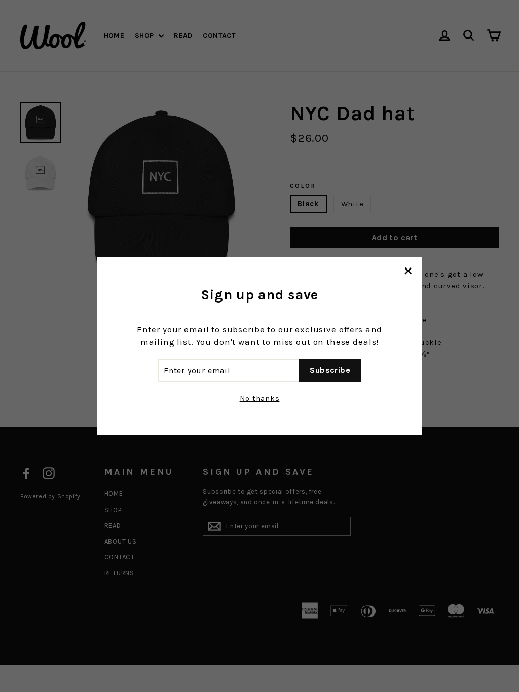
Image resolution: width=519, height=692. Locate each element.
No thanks (260, 398)
